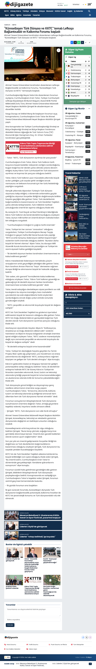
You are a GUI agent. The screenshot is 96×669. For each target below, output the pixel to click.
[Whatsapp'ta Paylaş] (78, 42)
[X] (86, 637)
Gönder (10, 625)
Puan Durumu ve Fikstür (59, 644)
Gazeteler (27, 15)
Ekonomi (49, 11)
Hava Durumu (11, 644)
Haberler (7, 25)
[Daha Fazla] (82, 42)
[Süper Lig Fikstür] (89, 108)
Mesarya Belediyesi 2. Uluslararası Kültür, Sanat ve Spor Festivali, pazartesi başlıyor (33, 665)
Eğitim (18, 15)
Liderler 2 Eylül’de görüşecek (13, 560)
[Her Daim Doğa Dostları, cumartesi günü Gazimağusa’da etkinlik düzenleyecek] (51, 580)
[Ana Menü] (89, 15)
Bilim (12, 15)
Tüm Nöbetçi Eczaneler (78, 288)
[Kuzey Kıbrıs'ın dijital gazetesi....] (19, 4)
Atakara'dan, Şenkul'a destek (12, 587)
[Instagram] (90, 637)
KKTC (6, 11)
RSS (8, 657)
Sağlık (69, 11)
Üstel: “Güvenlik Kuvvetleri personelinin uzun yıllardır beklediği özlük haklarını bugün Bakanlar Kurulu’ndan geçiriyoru (32, 565)
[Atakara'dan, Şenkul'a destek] (14, 580)
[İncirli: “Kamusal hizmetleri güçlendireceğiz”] (51, 552)
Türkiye (26, 11)
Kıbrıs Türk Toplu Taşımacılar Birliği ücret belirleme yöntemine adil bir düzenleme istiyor (32, 590)
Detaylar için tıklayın (78, 101)
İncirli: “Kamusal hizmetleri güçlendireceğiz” (50, 561)
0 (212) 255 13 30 (72, 278)
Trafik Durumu (33, 644)
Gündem (34, 11)
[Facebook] (83, 637)
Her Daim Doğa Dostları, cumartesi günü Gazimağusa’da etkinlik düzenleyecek (51, 591)
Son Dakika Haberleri (13, 649)
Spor (7, 15)
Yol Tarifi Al (84, 266)
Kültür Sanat (60, 11)
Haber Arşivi (33, 649)
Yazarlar (36, 15)
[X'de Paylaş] (75, 42)
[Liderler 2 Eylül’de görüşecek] (14, 552)
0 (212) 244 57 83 (72, 266)
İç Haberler (78, 11)
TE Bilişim (89, 657)
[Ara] (89, 11)
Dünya (42, 11)
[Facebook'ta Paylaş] (72, 42)
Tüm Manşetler (78, 644)
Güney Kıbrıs (15, 11)
